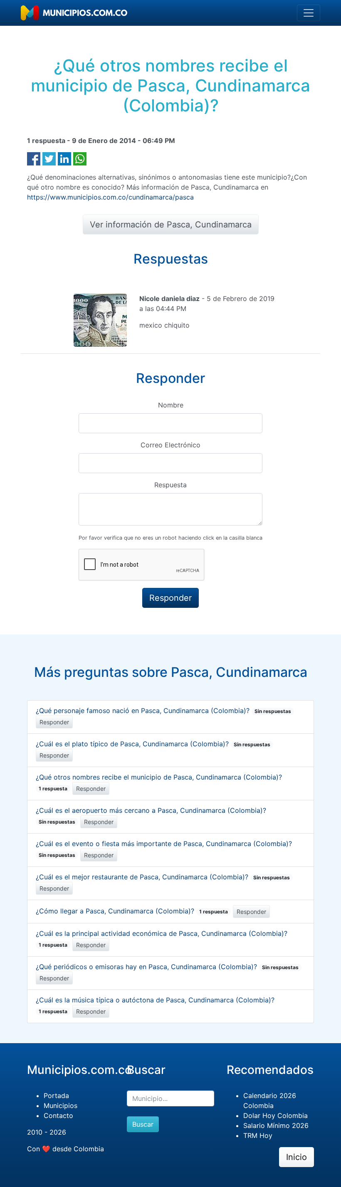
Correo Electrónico (170, 445)
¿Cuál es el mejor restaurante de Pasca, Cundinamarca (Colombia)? (163, 877)
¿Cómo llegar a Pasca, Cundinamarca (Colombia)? (132, 911)
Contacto (58, 1115)
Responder (54, 722)
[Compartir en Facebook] (33, 158)
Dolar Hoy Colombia (275, 1115)
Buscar (142, 1124)
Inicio (296, 1157)
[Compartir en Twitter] (49, 158)
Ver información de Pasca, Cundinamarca (171, 225)
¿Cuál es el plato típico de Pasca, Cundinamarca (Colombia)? (153, 744)
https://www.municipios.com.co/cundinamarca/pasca (110, 197)
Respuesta (170, 485)
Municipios (60, 1105)
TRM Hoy (257, 1135)
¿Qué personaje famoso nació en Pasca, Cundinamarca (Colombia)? (163, 710)
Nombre (170, 405)
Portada (56, 1095)
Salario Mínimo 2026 (276, 1125)
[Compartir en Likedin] (64, 158)
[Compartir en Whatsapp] (79, 158)
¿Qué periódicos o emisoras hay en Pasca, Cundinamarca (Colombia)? (167, 966)
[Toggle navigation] (308, 13)
